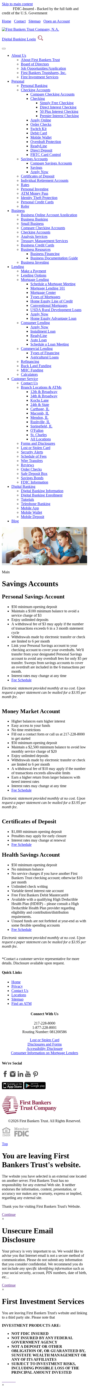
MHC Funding (32, 370)
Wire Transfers (32, 461)
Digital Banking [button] (23, 486)
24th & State (39, 405)
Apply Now (39, 172)
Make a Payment (33, 271)
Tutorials (27, 499)
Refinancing (30, 361)
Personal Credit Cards (37, 202)
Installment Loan (43, 331)
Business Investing (35, 262)
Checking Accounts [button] (35, 90)
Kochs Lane (39, 400)
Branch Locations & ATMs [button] (41, 387)
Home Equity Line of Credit (51, 301)
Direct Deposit (41, 150)
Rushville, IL (40, 422)
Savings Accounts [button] (34, 159)
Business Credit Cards (37, 245)
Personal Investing (34, 189)
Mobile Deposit (32, 517)
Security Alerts (32, 452)
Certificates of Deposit (37, 176)
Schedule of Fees (34, 456)
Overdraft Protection (45, 142)
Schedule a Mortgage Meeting (52, 284)
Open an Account (56, 21)
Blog (15, 521)
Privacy (17, 986)
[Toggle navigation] (4, 48)
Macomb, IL (39, 413)
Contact (20, 21)
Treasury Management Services (44, 241)
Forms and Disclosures (38, 443)
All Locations (40, 439)
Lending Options (33, 275)
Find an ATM (21, 1004)
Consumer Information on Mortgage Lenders (44, 1053)
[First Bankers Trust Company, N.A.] (30, 29)
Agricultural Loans (44, 357)
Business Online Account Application (49, 215)
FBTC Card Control (45, 155)
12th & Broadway (43, 392)
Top (5, 1144)
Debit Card (38, 133)
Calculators (29, 374)
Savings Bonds (32, 478)
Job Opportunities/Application (43, 68)
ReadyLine (38, 146)
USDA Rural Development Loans (55, 310)
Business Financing (45, 254)
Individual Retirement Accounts (44, 180)
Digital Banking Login (19, 39)
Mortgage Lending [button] (35, 280)
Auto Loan (38, 340)
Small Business (32, 224)
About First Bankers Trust (40, 60)
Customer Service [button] (24, 379)
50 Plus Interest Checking (59, 111)
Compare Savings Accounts (51, 163)
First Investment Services (39, 77)
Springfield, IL (41, 426)
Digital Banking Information (42, 491)
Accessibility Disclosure (45, 1049)
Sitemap (34, 21)
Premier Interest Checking (59, 116)
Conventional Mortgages (48, 305)
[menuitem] (49, 66)
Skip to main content (17, 4)
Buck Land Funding (36, 366)
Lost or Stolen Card (35, 448)
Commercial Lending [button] (37, 349)
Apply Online (40, 120)
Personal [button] (17, 81)
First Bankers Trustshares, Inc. (43, 73)
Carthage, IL (39, 409)
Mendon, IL (39, 418)
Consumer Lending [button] (35, 323)
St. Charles (38, 435)
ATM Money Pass (34, 193)
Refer (25, 206)
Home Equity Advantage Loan (53, 318)
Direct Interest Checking (58, 107)
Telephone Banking (35, 504)
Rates (25, 185)
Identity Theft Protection (39, 198)
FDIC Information (34, 482)
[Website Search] (40, 39)
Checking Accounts (35, 232)
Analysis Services (34, 236)
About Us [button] (18, 55)
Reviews (27, 465)
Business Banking (34, 219)
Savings (36, 167)
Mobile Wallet (41, 137)
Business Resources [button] (36, 249)
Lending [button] (17, 267)
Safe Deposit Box (34, 474)
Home (6, 21)
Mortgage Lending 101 (47, 288)
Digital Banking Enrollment (41, 495)
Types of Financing (44, 353)
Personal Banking (34, 86)
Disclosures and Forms (45, 1044)
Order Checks (40, 124)
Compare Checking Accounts (52, 94)
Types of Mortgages (45, 297)
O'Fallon (36, 430)
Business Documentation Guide (54, 258)
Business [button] (18, 211)
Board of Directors (35, 64)
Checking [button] (37, 99)
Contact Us (29, 383)
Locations (18, 995)
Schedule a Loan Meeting (49, 344)
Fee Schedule (21, 680)
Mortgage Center (43, 292)
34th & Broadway (43, 396)
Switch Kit (38, 129)
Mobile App (30, 508)
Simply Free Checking (57, 103)
